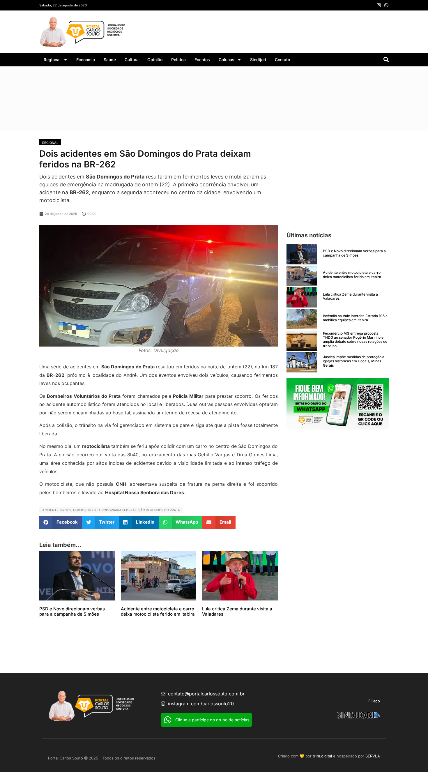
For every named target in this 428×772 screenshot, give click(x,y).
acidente (50, 510)
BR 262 (65, 510)
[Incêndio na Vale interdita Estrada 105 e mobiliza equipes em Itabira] (301, 319)
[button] (60, 522)
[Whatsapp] (386, 5)
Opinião (154, 59)
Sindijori (258, 59)
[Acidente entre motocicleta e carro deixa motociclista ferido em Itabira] (301, 276)
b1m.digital (322, 756)
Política (178, 59)
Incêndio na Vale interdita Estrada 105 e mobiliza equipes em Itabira (355, 318)
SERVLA (372, 756)
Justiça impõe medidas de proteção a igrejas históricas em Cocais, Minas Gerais (353, 361)
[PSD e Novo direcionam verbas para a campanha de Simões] (301, 254)
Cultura (132, 59)
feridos (79, 510)
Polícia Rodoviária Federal (112, 510)
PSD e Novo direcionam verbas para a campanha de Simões (72, 611)
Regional (52, 59)
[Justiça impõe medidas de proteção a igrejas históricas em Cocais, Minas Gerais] (301, 362)
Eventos (202, 59)
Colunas (226, 59)
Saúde (110, 59)
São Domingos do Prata (159, 510)
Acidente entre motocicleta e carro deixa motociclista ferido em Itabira (158, 611)
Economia (85, 59)
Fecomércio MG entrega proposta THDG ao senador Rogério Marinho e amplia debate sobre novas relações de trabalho (355, 339)
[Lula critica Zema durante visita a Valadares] (301, 297)
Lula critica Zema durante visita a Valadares (237, 611)
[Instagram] (378, 5)
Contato (282, 59)
